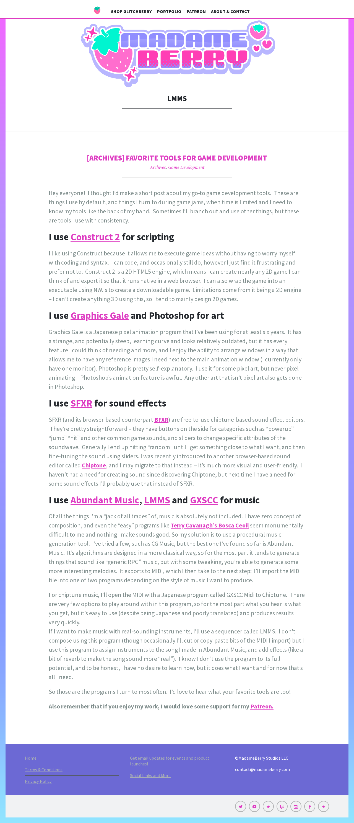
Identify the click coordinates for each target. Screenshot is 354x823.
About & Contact (230, 11)
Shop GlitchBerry (131, 11)
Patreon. (262, 706)
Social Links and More (150, 775)
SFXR (81, 403)
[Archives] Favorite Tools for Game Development (177, 157)
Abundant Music (105, 500)
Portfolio (169, 11)
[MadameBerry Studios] (177, 54)
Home (31, 758)
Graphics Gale (100, 315)
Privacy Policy (38, 781)
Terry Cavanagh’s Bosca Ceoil (210, 525)
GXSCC (204, 500)
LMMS (157, 500)
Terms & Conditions (44, 769)
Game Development (186, 167)
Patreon (196, 11)
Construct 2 (95, 237)
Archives (158, 167)
